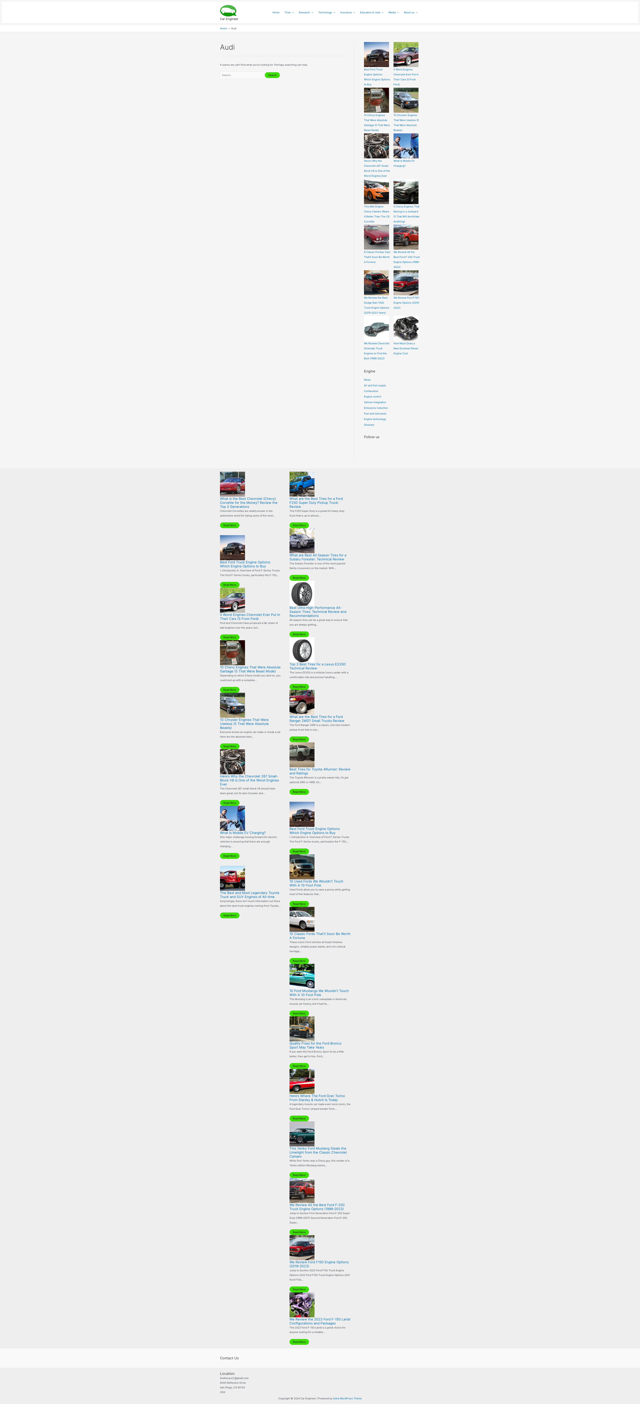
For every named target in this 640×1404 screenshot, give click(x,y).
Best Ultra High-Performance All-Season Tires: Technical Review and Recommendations (318, 612)
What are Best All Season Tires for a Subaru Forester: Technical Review (318, 557)
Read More (229, 525)
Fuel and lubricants (375, 413)
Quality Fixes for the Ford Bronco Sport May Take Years (316, 1045)
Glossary (369, 424)
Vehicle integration (375, 402)
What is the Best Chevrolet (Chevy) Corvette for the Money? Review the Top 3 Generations (249, 503)
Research (304, 12)
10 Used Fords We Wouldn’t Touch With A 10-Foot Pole (316, 883)
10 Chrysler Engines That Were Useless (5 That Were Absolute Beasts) (244, 724)
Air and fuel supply (375, 385)
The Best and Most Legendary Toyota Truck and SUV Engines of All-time (249, 895)
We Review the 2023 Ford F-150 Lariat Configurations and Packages (320, 1321)
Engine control (372, 396)
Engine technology (375, 419)
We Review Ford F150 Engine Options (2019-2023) (407, 302)
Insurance (346, 12)
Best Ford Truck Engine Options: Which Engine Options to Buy (245, 564)
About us (409, 12)
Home (276, 12)
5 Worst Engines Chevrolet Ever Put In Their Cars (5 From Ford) (250, 617)
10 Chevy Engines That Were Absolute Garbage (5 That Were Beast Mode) (250, 669)
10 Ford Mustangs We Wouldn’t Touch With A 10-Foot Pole (319, 993)
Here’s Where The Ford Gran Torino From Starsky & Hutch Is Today (317, 1098)
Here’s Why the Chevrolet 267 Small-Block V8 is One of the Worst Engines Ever (249, 780)
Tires (287, 12)
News (367, 379)
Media (392, 12)
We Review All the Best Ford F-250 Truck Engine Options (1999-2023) (317, 1207)
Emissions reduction (376, 407)
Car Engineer (229, 19)
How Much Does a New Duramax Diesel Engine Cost (406, 348)
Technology (325, 12)
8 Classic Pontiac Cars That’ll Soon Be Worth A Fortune (377, 257)
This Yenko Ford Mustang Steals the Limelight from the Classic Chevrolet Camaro (318, 1152)
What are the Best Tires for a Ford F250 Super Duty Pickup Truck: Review (316, 503)
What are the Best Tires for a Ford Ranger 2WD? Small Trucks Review (317, 719)
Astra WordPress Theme (347, 1398)
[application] (292, 12)
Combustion (371, 391)
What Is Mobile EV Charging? (243, 833)
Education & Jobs (370, 12)
